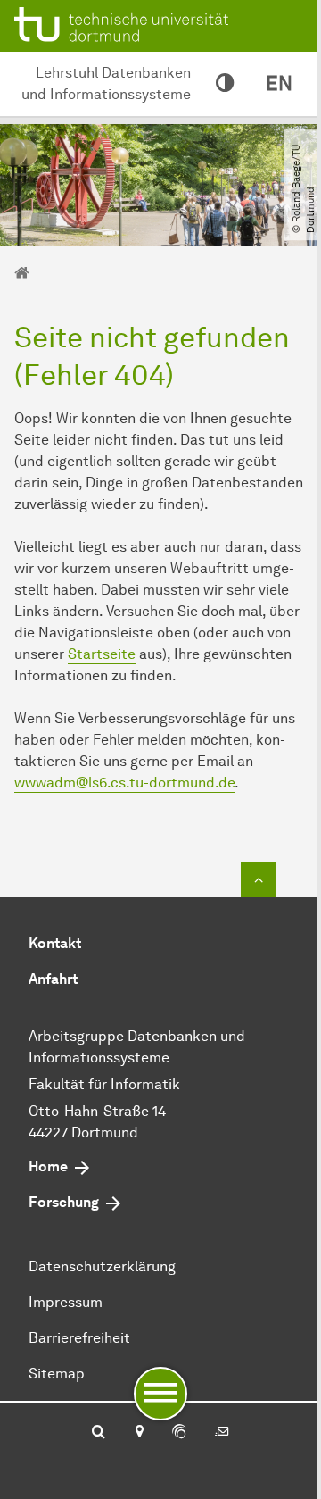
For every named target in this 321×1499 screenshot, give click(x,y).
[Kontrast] (224, 84)
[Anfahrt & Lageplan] (138, 1433)
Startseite (102, 653)
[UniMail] (222, 1433)
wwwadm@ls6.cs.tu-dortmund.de (124, 782)
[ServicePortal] (179, 1433)
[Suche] (98, 1433)
